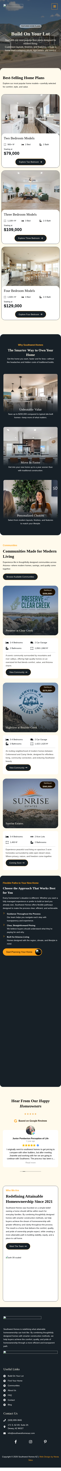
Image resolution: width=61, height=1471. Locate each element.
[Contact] (9, 1400)
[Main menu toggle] (54, 6)
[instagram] (30, 1441)
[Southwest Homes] (13, 6)
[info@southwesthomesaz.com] (19, 1433)
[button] (30, 162)
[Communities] (11, 1385)
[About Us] (9, 1390)
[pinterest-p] (45, 1441)
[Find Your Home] (12, 1381)
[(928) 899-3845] (12, 1420)
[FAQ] (7, 1395)
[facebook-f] (15, 1441)
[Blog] (7, 1405)
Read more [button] (31, 1163)
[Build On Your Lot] (13, 1376)
